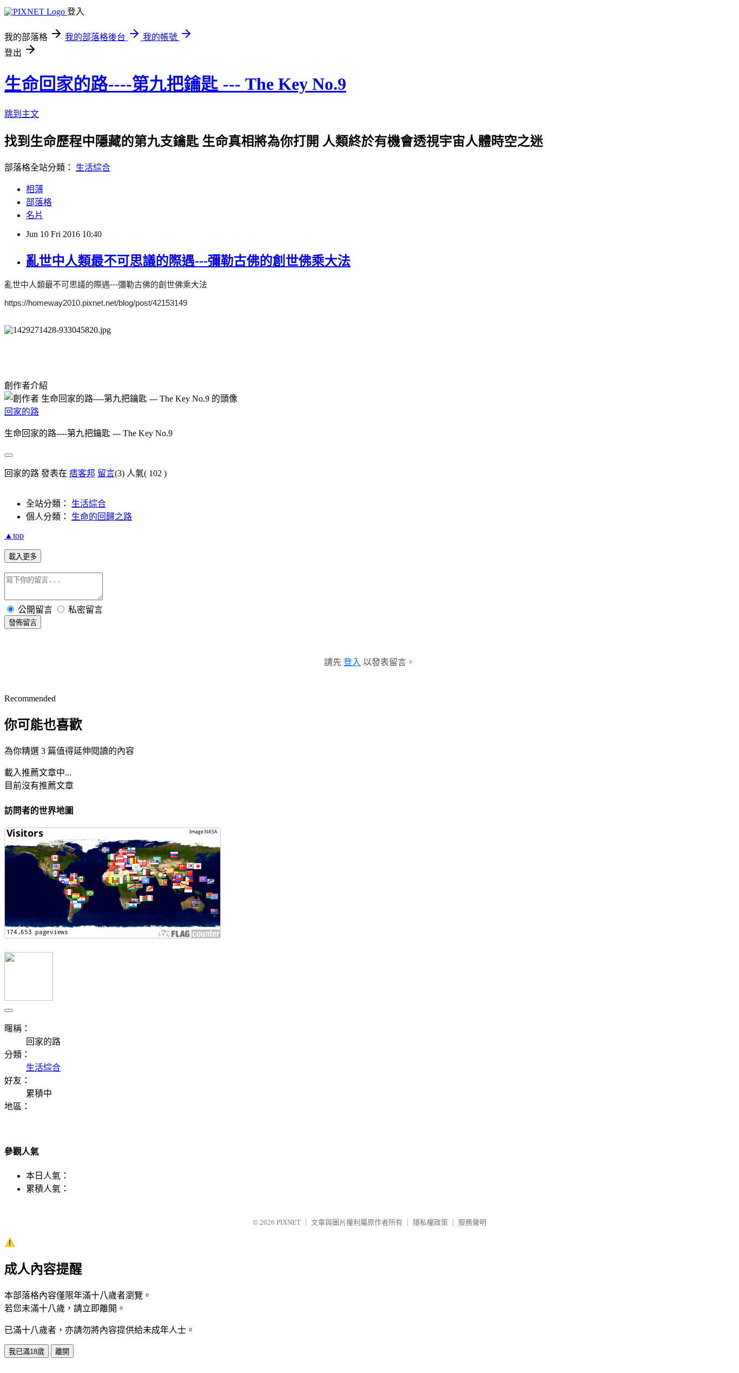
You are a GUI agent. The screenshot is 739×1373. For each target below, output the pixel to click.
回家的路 (21, 411)
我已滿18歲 (26, 1352)
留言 (106, 473)
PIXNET (288, 1222)
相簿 (34, 189)
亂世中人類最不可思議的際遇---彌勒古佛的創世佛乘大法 (188, 261)
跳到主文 (21, 114)
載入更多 (23, 557)
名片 (34, 215)
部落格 (39, 202)
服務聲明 (472, 1222)
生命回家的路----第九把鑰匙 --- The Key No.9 (175, 84)
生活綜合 (93, 167)
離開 (62, 1352)
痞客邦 (82, 473)
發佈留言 (23, 623)
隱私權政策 (430, 1222)
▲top (14, 535)
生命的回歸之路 (101, 516)
